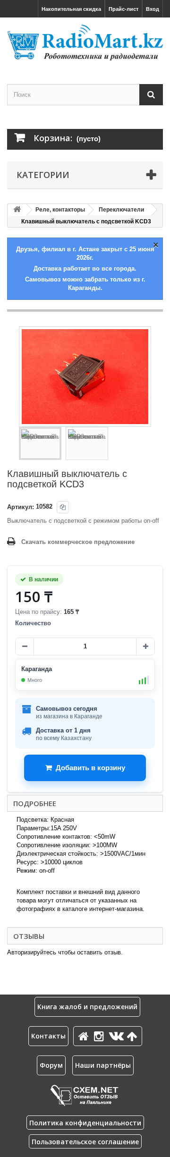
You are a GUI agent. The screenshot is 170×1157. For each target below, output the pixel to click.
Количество (33, 623)
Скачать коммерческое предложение (78, 541)
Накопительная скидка (71, 9)
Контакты (48, 1035)
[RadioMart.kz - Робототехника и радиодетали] (85, 42)
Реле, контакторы (60, 209)
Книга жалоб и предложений (87, 1006)
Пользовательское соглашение (85, 1141)
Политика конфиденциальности (85, 1122)
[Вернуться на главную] (17, 210)
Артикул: (20, 506)
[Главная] (85, 1036)
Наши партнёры (103, 1065)
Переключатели (121, 209)
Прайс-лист (123, 9)
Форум (51, 1065)
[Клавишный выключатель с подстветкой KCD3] (40, 443)
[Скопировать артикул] (63, 507)
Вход (152, 9)
